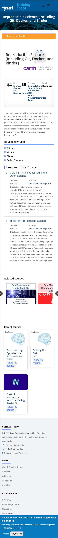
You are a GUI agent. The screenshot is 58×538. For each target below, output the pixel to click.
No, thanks (17, 534)
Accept (6, 534)
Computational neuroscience (35, 87)
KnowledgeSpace (10, 504)
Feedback (7, 481)
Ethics (31, 95)
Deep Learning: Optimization (14, 352)
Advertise (6, 476)
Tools (30, 100)
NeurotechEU (11, 403)
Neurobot (7, 509)
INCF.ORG (6, 500)
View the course (11, 364)
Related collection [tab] (17, 36)
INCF (35, 356)
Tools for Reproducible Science (28, 220)
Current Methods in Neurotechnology (16, 397)
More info (17, 528)
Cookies (6, 485)
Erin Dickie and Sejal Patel (40, 183)
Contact (6, 472)
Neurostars (7, 513)
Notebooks (33, 91)
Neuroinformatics (37, 98)
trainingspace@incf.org (15, 453)
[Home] (16, 5)
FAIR (30, 93)
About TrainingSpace (12, 467)
